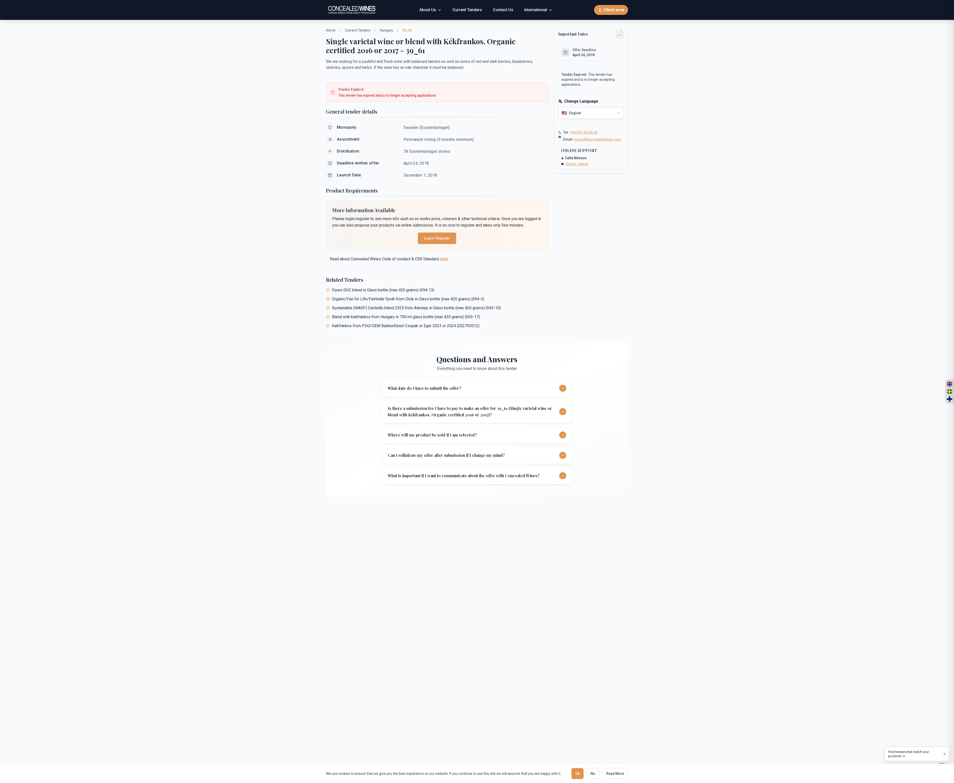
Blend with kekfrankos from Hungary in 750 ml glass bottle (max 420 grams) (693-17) (406, 316)
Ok (577, 774)
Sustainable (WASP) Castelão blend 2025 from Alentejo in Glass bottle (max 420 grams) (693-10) (416, 308)
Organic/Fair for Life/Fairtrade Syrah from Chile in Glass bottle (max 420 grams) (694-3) (408, 299)
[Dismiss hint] (944, 754)
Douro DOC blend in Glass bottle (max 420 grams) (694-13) (383, 290)
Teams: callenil (576, 164)
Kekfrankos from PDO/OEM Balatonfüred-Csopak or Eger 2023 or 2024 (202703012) (405, 325)
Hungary (386, 30)
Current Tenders (357, 30)
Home (330, 30)
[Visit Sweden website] (950, 391)
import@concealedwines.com (597, 139)
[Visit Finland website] (950, 399)
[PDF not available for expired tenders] (620, 34)
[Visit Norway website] (950, 384)
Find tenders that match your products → (908, 754)
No (593, 774)
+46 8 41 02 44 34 (583, 132)
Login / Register (437, 238)
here (444, 259)
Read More (615, 774)
